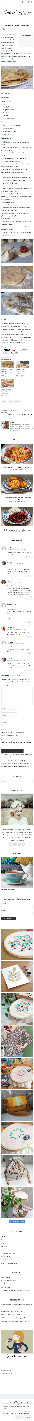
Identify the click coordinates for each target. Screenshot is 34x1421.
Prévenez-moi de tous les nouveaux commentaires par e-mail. (12, 733)
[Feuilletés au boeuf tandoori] (7, 364)
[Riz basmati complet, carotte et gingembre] (17, 453)
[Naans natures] (22, 364)
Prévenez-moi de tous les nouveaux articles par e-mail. (16, 743)
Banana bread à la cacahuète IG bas (11, 1311)
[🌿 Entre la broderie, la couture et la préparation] (17, 976)
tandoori (17, 401)
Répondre (28, 556)
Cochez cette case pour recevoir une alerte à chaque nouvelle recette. (16, 755)
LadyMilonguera (12, 548)
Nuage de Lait (11, 604)
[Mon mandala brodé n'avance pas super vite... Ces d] (17, 944)
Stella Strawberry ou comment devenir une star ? (15, 1290)
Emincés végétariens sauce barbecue (17, 530)
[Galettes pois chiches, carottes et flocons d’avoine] (17, 484)
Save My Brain (5, 1287)
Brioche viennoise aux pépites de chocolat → (20, 415)
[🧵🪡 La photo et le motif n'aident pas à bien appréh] (17, 1041)
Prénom (4, 903)
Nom (3, 708)
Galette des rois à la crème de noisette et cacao (15, 1321)
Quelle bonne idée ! (7, 1284)
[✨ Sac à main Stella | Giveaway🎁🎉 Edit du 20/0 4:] (17, 1105)
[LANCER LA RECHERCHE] (31, 782)
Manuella (9, 627)
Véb (8, 581)
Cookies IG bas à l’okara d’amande (11, 1314)
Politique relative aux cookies (22, 1413)
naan (10, 401)
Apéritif (3, 1236)
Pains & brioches (15, 22)
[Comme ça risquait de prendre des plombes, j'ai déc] (17, 1009)
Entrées (3, 1240)
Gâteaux (4, 1250)
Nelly (8, 28)
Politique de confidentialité (9, 1373)
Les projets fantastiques (8, 1280)
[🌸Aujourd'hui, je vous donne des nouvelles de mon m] (17, 1073)
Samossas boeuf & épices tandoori (6, 388)
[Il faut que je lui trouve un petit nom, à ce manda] (17, 1138)
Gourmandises (5, 1256)
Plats (23, 22)
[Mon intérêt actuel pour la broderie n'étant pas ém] (17, 1202)
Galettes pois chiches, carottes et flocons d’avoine (17, 498)
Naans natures (20, 369)
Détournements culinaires (9, 1263)
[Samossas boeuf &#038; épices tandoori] (7, 383)
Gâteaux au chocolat (9, 1253)
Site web (4, 722)
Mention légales (6, 1370)
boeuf (4, 401)
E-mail (4, 715)
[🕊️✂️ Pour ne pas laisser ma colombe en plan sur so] (17, 1170)
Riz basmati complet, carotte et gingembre (17, 467)
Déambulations (5, 1277)
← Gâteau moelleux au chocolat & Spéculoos (14, 411)
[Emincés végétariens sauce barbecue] (17, 516)
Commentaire (6, 686)
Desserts (4, 1246)
